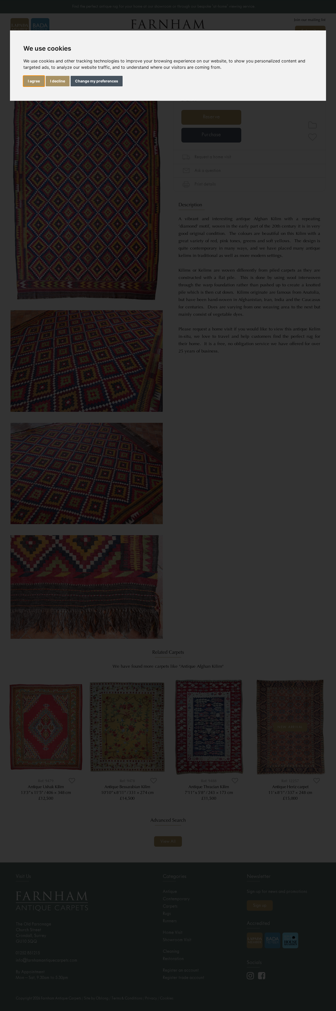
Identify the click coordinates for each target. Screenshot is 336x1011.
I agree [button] (34, 81)
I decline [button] (57, 81)
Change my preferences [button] (96, 81)
